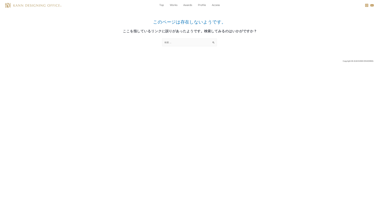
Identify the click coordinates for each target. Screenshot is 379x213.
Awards (187, 5)
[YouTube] (372, 5)
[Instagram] (366, 5)
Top (161, 5)
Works (173, 5)
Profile (202, 5)
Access (216, 5)
